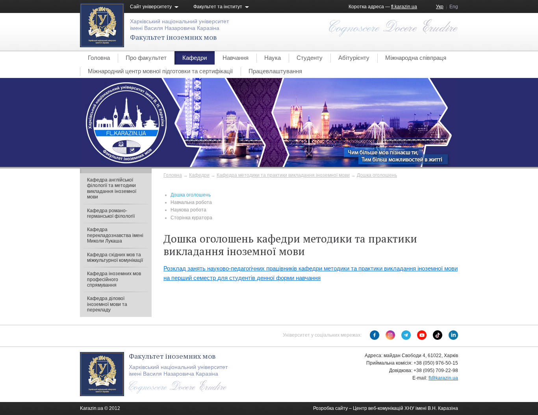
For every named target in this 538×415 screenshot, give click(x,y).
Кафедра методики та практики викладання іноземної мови (283, 175)
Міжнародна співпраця (415, 57)
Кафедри (194, 57)
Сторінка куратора (191, 217)
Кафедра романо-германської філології (111, 213)
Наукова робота (188, 210)
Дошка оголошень (377, 175)
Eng (453, 6)
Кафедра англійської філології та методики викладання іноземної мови (111, 188)
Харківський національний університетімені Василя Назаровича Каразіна (179, 24)
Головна (99, 57)
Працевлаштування (275, 71)
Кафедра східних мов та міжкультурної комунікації (115, 257)
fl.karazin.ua (404, 6)
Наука (272, 57)
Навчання (236, 57)
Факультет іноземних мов (173, 37)
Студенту (310, 57)
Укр (439, 6)
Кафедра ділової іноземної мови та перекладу (107, 304)
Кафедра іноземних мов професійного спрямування (114, 279)
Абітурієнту (353, 57)
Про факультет (146, 57)
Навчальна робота (191, 202)
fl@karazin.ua (443, 378)
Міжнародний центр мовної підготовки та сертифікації (160, 71)
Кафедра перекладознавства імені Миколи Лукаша (115, 235)
